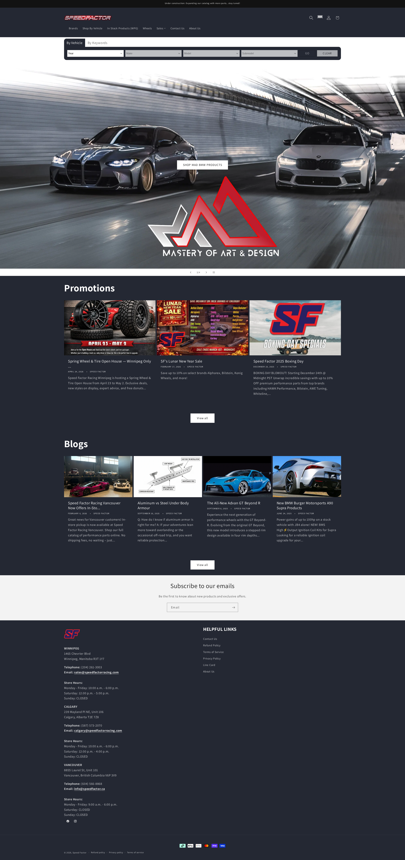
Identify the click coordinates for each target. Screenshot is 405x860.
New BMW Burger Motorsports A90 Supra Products (305, 505)
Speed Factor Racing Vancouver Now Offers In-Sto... (94, 505)
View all (202, 418)
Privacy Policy (212, 658)
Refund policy (98, 852)
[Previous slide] (190, 272)
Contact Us (210, 639)
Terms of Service (213, 652)
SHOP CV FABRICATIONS (203, 165)
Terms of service (135, 852)
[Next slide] (206, 272)
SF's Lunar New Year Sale (181, 361)
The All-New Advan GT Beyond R (233, 503)
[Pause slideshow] (214, 272)
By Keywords (97, 43)
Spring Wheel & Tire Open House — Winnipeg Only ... (109, 364)
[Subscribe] (233, 607)
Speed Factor (80, 852)
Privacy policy (116, 852)
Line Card (209, 665)
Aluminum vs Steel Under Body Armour (163, 505)
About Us (208, 671)
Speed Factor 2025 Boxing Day (278, 361)
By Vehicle (75, 43)
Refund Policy (212, 645)
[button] (311, 17)
